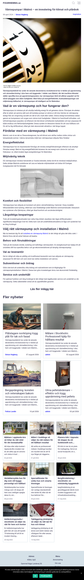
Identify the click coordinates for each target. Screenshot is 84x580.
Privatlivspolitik (46, 576)
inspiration (77, 14)
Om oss (58, 563)
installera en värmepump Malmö (35, 233)
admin (47, 355)
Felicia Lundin (10, 411)
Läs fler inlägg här (42, 289)
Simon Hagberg (22, 15)
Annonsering (58, 560)
